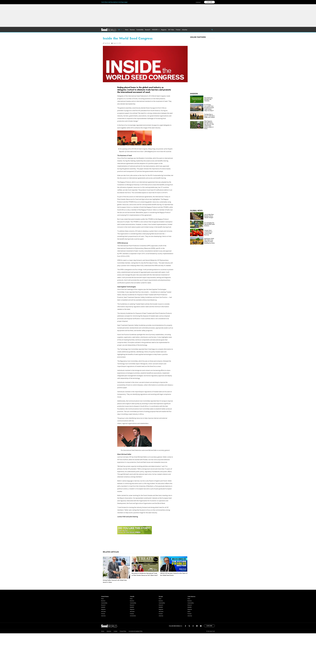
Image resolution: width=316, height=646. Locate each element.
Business (132, 30)
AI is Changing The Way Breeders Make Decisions (209, 224)
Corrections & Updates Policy (135, 631)
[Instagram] (193, 625)
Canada (132, 596)
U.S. (119, 30)
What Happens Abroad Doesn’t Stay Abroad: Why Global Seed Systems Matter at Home (209, 124)
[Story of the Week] (134, 534)
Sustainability (139, 30)
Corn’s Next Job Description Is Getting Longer (114, 2)
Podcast (178, 30)
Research (147, 30)
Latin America (191, 596)
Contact (115, 631)
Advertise (184, 30)
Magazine (163, 30)
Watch (189, 611)
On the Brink (133, 616)
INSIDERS (155, 30)
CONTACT (198, 2)
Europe (161, 596)
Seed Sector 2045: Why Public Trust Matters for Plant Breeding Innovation (209, 241)
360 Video (171, 30)
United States (105, 596)
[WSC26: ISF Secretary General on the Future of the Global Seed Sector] (173, 571)
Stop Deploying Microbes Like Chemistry (208, 99)
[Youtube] (200, 625)
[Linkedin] (196, 625)
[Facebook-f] (185, 625)
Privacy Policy (123, 631)
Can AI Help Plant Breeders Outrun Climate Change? (209, 216)
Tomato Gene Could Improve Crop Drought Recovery (208, 233)
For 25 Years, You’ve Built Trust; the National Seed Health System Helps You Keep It (209, 107)
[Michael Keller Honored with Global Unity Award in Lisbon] (116, 578)
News (126, 30)
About (102, 631)
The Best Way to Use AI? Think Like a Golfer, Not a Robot (209, 116)
